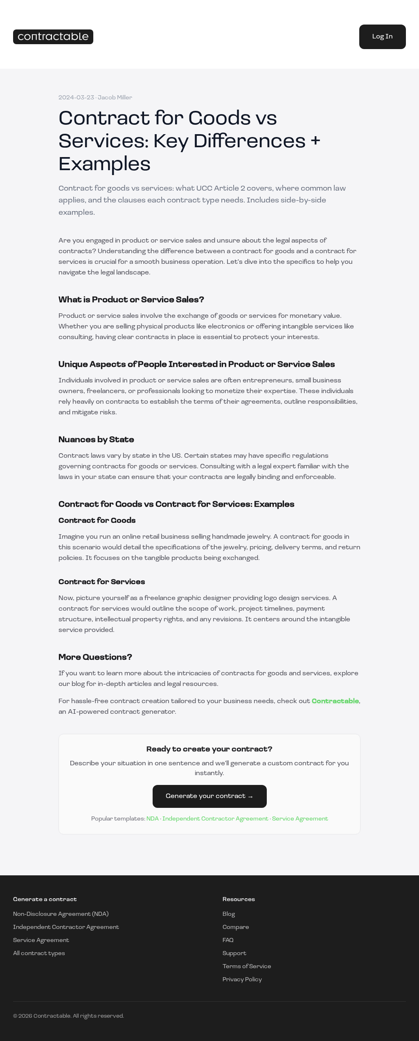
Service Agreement (300, 819)
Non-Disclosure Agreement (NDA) (60, 914)
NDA (152, 819)
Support (234, 954)
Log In (382, 37)
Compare (236, 927)
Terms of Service (247, 967)
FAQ (228, 941)
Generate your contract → (210, 796)
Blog (229, 914)
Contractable (335, 701)
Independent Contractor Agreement (215, 819)
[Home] (53, 37)
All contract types (39, 954)
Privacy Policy (242, 980)
